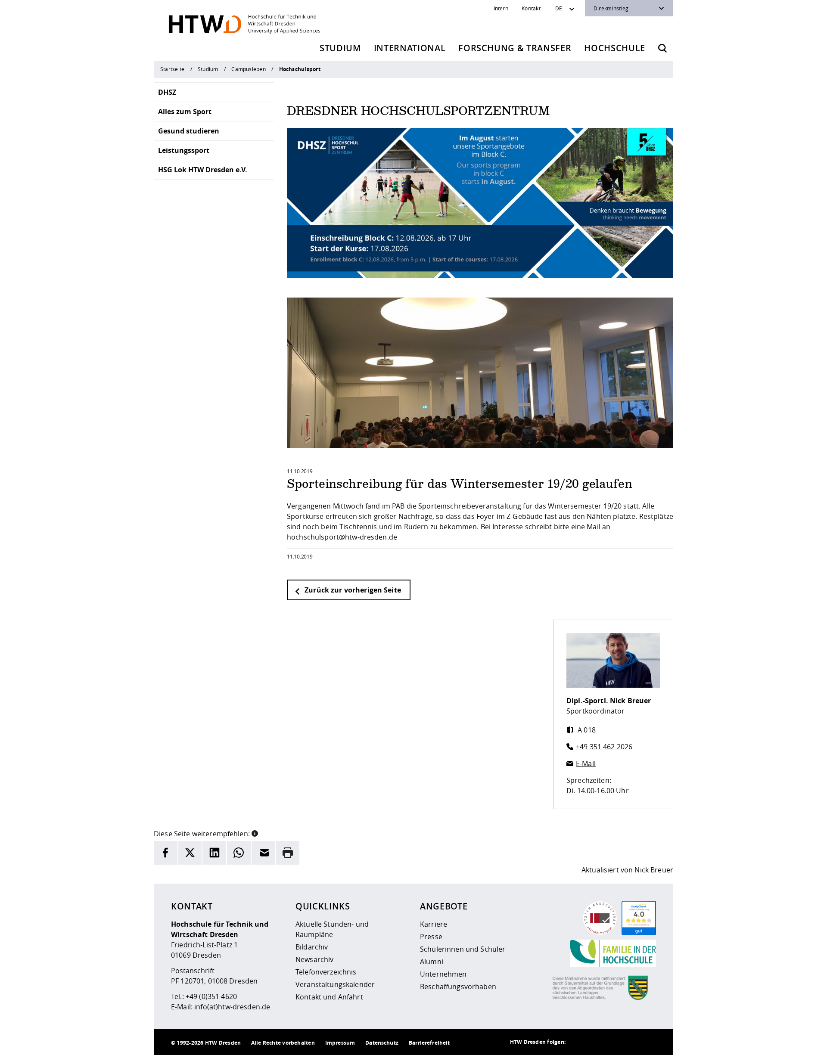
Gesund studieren (188, 131)
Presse (431, 936)
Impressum (340, 1042)
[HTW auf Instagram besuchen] (595, 1042)
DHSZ (167, 92)
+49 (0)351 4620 (211, 996)
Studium (340, 48)
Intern (501, 8)
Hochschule (614, 48)
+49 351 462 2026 (604, 746)
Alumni (431, 961)
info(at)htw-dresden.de (232, 1007)
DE (558, 8)
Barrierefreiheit (429, 1042)
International (410, 48)
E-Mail (586, 763)
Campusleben (248, 68)
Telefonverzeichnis (326, 972)
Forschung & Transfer (514, 48)
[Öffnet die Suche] (662, 48)
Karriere (433, 924)
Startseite (172, 68)
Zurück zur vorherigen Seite (352, 590)
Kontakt (531, 8)
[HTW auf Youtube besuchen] (647, 1042)
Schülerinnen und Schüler (462, 949)
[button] (255, 833)
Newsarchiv (314, 959)
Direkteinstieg (611, 8)
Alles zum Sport (184, 111)
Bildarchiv (311, 947)
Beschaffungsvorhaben (458, 986)
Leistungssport (183, 150)
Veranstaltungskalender (335, 984)
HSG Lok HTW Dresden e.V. (202, 169)
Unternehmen (443, 974)
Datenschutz (381, 1042)
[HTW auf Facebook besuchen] (630, 1042)
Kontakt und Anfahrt (329, 997)
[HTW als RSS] (578, 1042)
